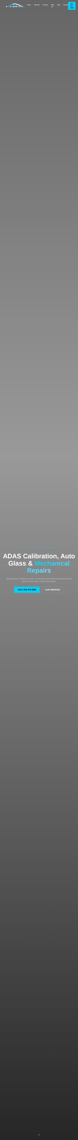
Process (45, 5)
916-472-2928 (72, 6)
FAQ (58, 5)
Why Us (52, 6)
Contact (65, 5)
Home (29, 5)
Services (37, 5)
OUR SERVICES (52, 590)
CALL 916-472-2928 (27, 590)
